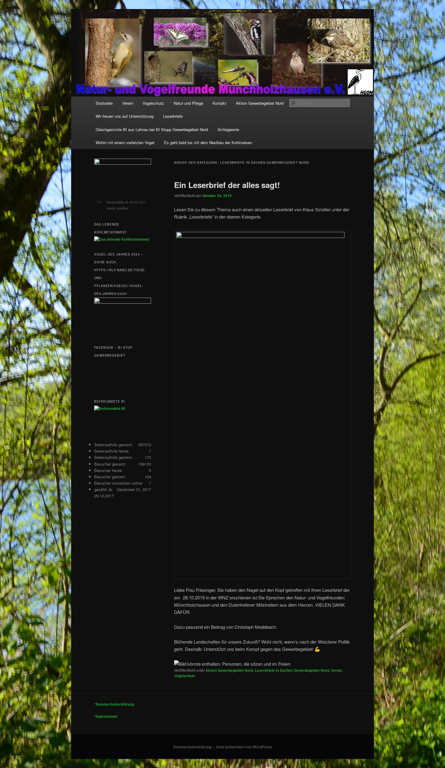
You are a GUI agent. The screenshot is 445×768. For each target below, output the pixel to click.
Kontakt (219, 103)
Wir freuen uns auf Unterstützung (124, 116)
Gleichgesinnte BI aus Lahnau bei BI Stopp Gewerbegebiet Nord (152, 129)
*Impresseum (105, 716)
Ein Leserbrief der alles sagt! (227, 184)
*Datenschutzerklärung (114, 704)
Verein (127, 103)
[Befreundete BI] (109, 408)
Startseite (104, 103)
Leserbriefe (173, 116)
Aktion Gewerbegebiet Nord (260, 103)
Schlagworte (228, 129)
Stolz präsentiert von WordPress (244, 747)
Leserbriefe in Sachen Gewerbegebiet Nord (292, 670)
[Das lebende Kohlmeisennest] (122, 239)
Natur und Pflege (188, 103)
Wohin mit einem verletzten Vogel (125, 142)
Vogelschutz (153, 103)
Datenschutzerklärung (192, 747)
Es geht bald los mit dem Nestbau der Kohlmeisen (208, 142)
